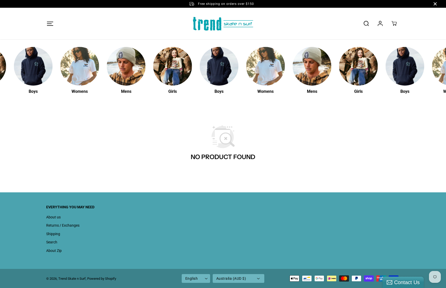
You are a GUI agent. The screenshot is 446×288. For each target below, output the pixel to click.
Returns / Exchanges (62, 225)
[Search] (366, 23)
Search (51, 242)
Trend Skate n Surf (72, 279)
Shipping (53, 234)
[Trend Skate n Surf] (223, 23)
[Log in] (380, 23)
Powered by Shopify (101, 279)
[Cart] (394, 23)
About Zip (54, 251)
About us (53, 217)
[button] (50, 23)
